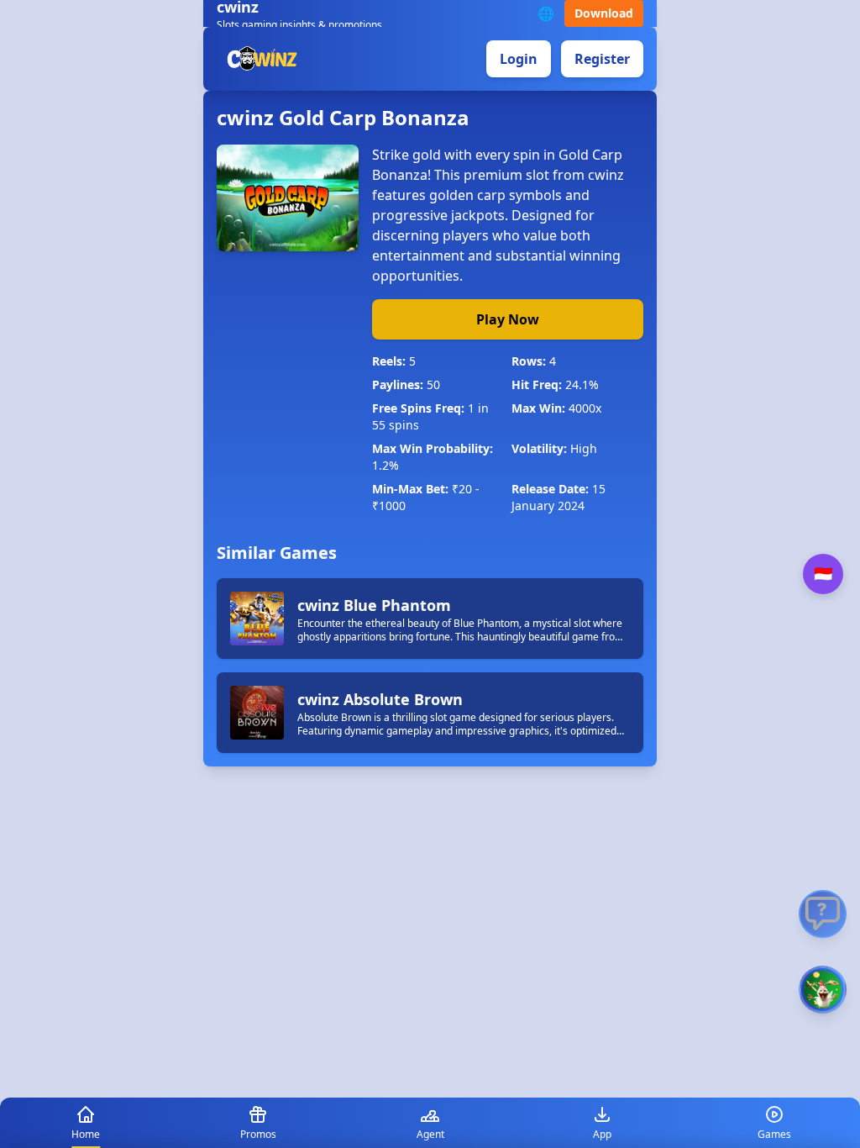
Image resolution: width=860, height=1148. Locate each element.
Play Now (507, 319)
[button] (823, 990)
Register (602, 59)
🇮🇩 (823, 574)
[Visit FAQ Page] (823, 914)
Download (603, 13)
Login (519, 59)
